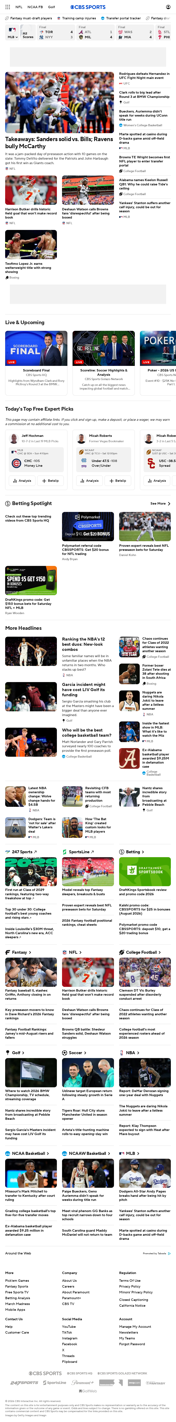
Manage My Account (135, 1327)
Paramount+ (71, 1298)
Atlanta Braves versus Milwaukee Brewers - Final (95, 32)
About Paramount (76, 1292)
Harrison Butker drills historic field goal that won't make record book (31, 200)
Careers (68, 1286)
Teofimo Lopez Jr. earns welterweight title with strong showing (31, 254)
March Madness (17, 1304)
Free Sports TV (17, 1292)
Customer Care (17, 1332)
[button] (8, 7)
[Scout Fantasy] (156, 1382)
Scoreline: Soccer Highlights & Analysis (104, 363)
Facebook (69, 1344)
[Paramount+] (82, 1382)
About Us (69, 1281)
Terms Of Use (130, 1281)
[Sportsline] (54, 1382)
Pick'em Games (17, 1281)
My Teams (127, 1338)
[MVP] (134, 1381)
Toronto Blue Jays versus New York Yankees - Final (56, 32)
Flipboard (69, 1362)
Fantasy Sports (16, 1286)
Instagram (69, 1338)
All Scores (28, 32)
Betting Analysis (17, 1298)
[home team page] (16, 460)
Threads (68, 1356)
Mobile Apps (15, 1310)
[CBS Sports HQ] (79, 1373)
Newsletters (128, 1332)
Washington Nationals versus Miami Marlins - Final (135, 32)
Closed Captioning (133, 1300)
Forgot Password (132, 1344)
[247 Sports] (24, 1382)
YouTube (69, 1327)
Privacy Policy (129, 1286)
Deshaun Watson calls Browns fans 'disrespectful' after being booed (88, 200)
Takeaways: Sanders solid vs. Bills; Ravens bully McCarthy (59, 121)
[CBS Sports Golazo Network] (122, 1373)
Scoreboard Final (36, 363)
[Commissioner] (111, 1381)
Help (9, 1327)
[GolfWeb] (88, 1391)
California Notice (132, 1305)
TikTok (67, 1332)
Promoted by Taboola (154, 1253)
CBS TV (68, 1304)
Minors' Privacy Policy (136, 1292)
